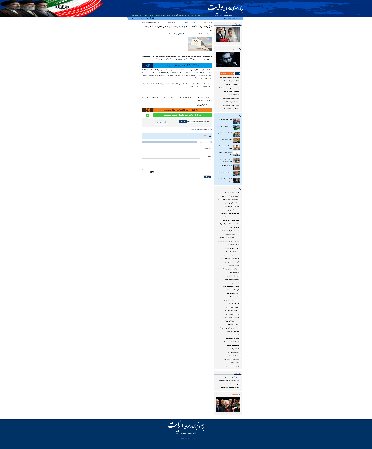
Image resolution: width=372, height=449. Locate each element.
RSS (178, 438)
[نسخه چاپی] (187, 23)
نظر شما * (208, 159)
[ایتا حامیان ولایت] (177, 110)
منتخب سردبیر (230, 73)
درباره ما (139, 1)
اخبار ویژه (187, 15)
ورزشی (141, 15)
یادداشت (181, 15)
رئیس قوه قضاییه (201, 129)
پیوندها (131, 1)
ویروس (196, 129)
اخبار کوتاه (200, 15)
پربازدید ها (237, 73)
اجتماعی (152, 15)
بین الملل (194, 15)
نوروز (193, 129)
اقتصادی (158, 15)
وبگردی (163, 15)
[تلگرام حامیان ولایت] (177, 65)
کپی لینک (183, 121)
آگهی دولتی (175, 15)
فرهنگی (146, 15)
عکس (136, 15)
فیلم (133, 15)
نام (210, 152)
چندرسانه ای (223, 73)
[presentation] (217, 23)
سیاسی (168, 15)
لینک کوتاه (206, 121)
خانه (205, 15)
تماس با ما (135, 1)
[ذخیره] (185, 23)
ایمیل (209, 156)
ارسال (207, 177)
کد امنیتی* (208, 172)
